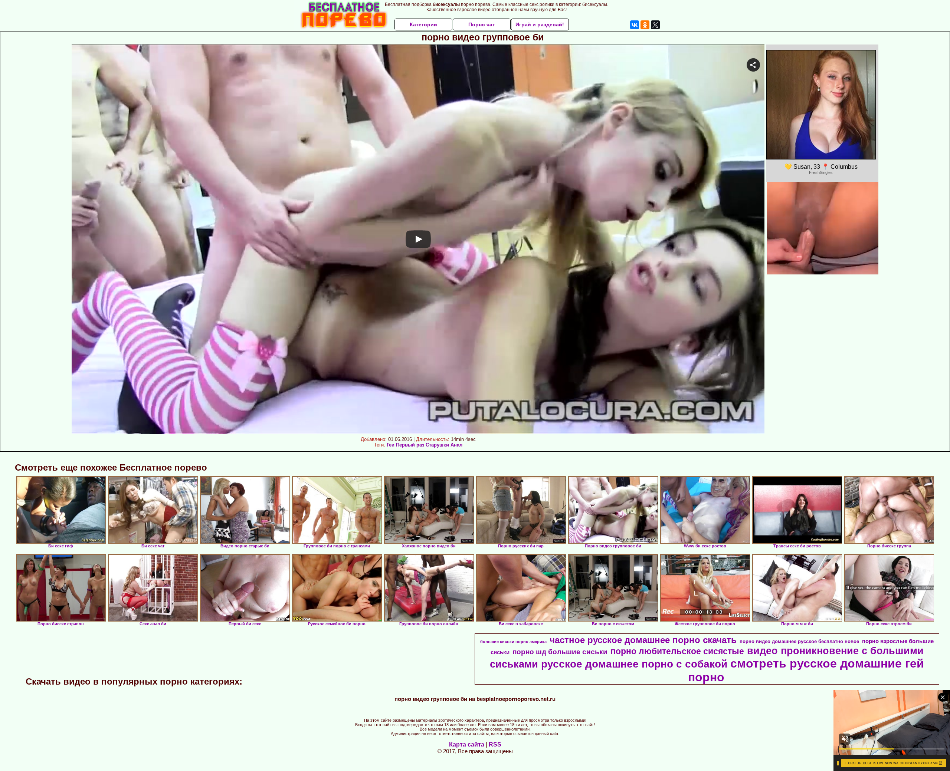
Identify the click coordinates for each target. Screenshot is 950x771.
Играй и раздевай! (539, 24)
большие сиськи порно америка (513, 641)
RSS (495, 744)
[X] (655, 24)
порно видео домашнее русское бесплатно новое (799, 641)
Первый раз (410, 445)
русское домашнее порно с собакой (634, 664)
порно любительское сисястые (677, 651)
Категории (423, 24)
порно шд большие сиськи (559, 652)
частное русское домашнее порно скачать (643, 640)
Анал (456, 445)
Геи (390, 445)
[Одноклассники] (645, 24)
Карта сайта (466, 744)
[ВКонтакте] (634, 24)
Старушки (437, 445)
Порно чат (481, 24)
